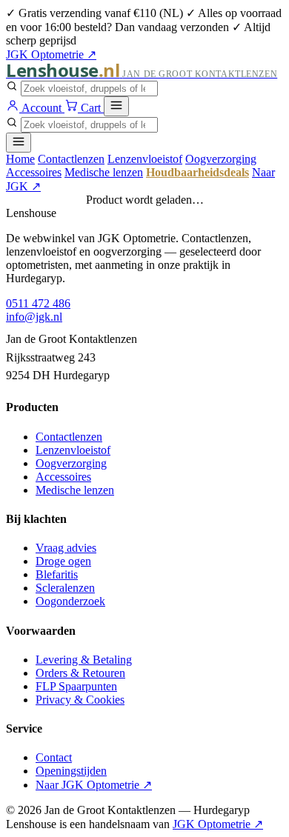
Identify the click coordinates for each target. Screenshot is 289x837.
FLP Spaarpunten (76, 686)
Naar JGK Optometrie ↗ (94, 784)
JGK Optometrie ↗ (51, 54)
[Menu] (116, 106)
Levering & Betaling (84, 659)
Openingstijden (71, 770)
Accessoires (34, 172)
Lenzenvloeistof (144, 159)
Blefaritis (57, 574)
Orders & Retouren (80, 673)
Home (20, 159)
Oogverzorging (220, 159)
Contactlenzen (71, 159)
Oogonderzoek (70, 601)
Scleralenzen (65, 587)
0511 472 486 (38, 303)
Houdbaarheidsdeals (197, 172)
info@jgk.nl (34, 316)
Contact (54, 757)
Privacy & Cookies (80, 699)
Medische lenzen (103, 172)
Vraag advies (66, 547)
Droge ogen (63, 561)
